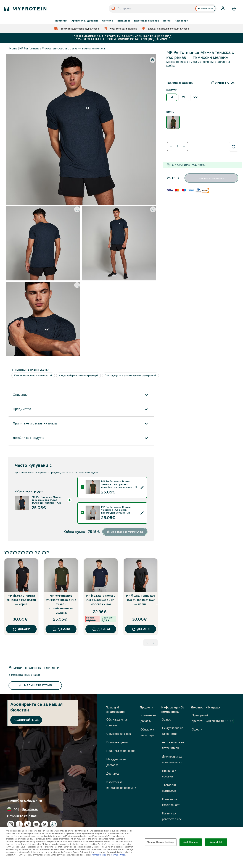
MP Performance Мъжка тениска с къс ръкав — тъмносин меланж (62, 48)
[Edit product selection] (142, 487)
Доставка (112, 773)
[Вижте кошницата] (234, 8)
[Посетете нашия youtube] (36, 824)
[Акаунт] (223, 8)
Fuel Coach (207, 8)
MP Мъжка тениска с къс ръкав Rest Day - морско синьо (101, 600)
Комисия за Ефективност (170, 802)
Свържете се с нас (118, 733)
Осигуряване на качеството (172, 731)
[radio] (171, 97)
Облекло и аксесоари (147, 732)
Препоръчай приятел (212, 718)
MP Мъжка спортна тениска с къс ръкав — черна (21, 600)
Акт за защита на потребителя (173, 745)
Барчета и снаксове (146, 20)
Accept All (216, 842)
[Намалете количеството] (171, 146)
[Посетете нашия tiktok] (27, 824)
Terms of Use (118, 855)
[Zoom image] (152, 60)
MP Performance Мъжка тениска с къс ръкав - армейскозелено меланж (61, 604)
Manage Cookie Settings (161, 842)
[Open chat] (53, 824)
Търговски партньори (169, 787)
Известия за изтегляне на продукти (121, 785)
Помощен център (117, 742)
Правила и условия (169, 773)
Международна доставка (116, 762)
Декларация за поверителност (172, 759)
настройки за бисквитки (25, 800)
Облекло (107, 20)
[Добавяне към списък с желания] (233, 147)
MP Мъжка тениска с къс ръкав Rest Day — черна (140, 600)
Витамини (123, 20)
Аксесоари (181, 20)
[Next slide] (157, 604)
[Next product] (154, 642)
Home (13, 48)
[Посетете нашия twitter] (44, 824)
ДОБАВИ (24, 629)
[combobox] (163, 8)
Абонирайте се (26, 719)
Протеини (61, 20)
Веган (166, 20)
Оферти (197, 729)
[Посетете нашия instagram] (10, 824)
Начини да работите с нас (172, 816)
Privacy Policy (99, 855)
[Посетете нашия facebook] (19, 824)
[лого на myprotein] (25, 8)
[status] (177, 146)
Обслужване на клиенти (116, 722)
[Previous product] (146, 642)
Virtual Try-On (224, 82)
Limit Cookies (190, 842)
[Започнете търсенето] (113, 8)
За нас (166, 719)
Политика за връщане (120, 750)
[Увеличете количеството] (184, 146)
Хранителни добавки (85, 20)
